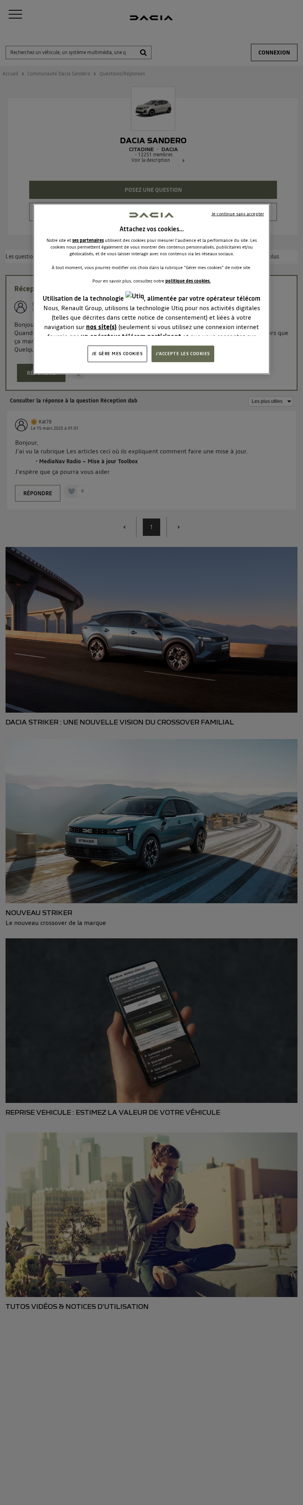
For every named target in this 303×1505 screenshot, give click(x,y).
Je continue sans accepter (237, 214)
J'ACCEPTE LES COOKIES (183, 353)
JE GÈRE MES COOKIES (117, 353)
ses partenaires (88, 240)
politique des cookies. (188, 280)
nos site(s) (101, 326)
